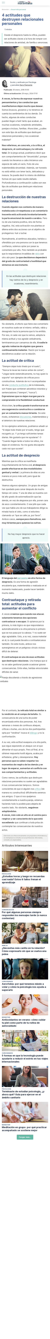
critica (38, 789)
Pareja (5, 945)
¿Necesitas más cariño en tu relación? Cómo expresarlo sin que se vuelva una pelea (24, 951)
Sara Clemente (26, 85)
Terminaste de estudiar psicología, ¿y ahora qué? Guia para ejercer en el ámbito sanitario (23, 1094)
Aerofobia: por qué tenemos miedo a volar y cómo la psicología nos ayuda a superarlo (24, 987)
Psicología (6, 874)
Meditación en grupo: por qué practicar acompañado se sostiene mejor (24, 1129)
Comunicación (8, 910)
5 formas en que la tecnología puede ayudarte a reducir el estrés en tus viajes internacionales (25, 1058)
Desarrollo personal (18, 9)
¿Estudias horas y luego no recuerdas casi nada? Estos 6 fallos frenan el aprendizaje (23, 879)
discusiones (25, 417)
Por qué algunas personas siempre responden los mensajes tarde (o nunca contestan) (24, 915)
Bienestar (5, 9)
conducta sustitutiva (19, 385)
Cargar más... (25, 1137)
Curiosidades (7, 981)
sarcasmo (22, 578)
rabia (37, 253)
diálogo (33, 733)
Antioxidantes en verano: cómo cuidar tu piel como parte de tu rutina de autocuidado (24, 1022)
